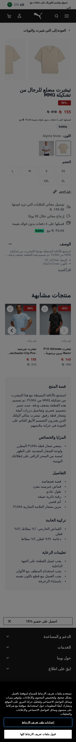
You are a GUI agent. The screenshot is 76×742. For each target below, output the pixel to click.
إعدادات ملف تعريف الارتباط (38, 722)
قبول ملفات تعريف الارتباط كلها (38, 734)
